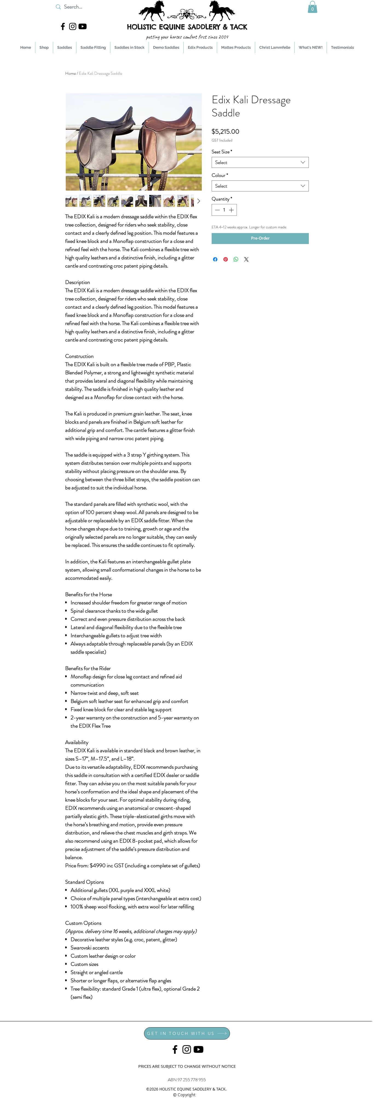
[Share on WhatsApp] (236, 259)
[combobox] (260, 162)
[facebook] (63, 26)
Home (70, 73)
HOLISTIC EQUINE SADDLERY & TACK (187, 26)
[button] (312, 7)
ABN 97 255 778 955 (187, 1080)
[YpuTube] (82, 26)
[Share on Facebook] (215, 259)
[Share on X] (246, 259)
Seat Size (222, 152)
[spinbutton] (224, 210)
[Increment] (232, 210)
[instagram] (72, 26)
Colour (220, 175)
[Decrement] (216, 210)
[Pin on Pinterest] (225, 259)
